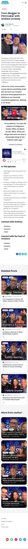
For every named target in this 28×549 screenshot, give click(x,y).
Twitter (6, 232)
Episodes (4, 9)
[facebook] (17, 254)
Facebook (7, 226)
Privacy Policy (5, 527)
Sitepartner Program (6, 521)
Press (2, 524)
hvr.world (3, 518)
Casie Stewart (9, 24)
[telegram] (22, 254)
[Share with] (11, 29)
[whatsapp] (25, 254)
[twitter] (20, 254)
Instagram (7, 229)
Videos (11, 277)
